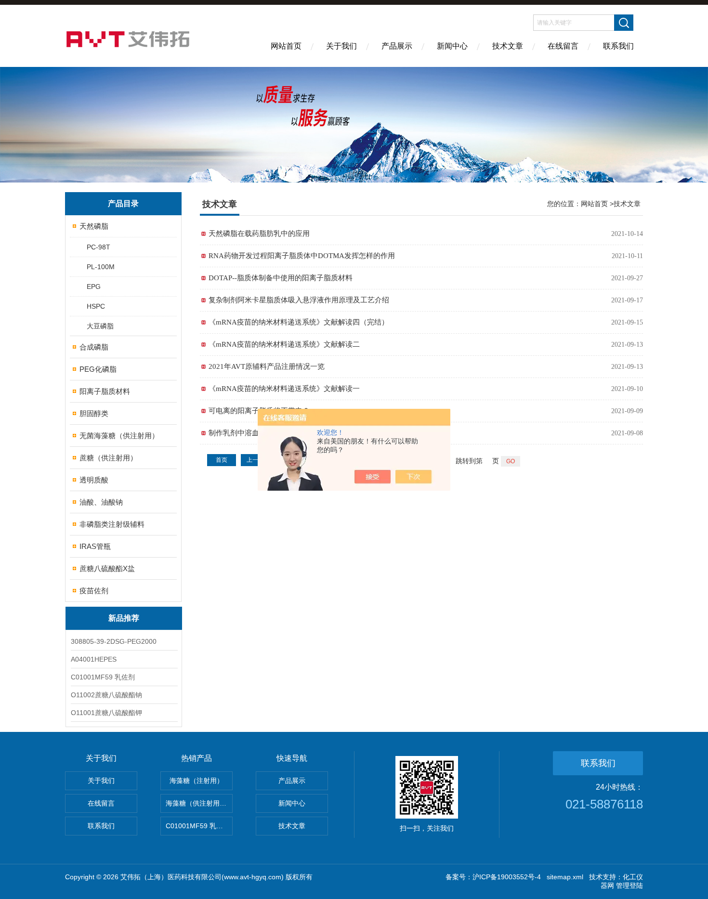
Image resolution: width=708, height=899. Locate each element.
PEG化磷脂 (98, 369)
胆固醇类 (93, 413)
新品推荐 (123, 618)
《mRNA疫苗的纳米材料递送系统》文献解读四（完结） (299, 322)
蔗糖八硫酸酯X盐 (107, 568)
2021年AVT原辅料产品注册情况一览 (267, 366)
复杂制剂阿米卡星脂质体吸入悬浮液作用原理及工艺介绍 (299, 300)
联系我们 (618, 46)
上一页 (255, 459)
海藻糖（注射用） (196, 780)
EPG (94, 286)
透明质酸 (93, 480)
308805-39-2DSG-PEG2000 (114, 641)
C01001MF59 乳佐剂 (103, 677)
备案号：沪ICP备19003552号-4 (493, 877)
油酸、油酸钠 (101, 502)
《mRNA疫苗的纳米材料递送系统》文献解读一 (284, 388)
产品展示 (396, 46)
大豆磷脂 (100, 326)
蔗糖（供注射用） (108, 458)
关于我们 (341, 46)
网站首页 (286, 46)
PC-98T (98, 247)
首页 (221, 459)
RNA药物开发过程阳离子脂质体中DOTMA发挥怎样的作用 (302, 256)
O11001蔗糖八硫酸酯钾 (106, 713)
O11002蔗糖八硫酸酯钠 (106, 695)
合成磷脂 (93, 347)
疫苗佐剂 (93, 590)
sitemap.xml (565, 877)
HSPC (96, 306)
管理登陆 (629, 885)
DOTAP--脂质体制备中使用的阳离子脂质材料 (281, 278)
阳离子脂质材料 (104, 391)
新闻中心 (452, 46)
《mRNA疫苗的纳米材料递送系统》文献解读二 (284, 344)
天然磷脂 (93, 226)
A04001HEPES (94, 659)
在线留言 (563, 46)
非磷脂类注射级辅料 (111, 524)
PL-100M (101, 267)
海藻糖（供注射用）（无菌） (199, 803)
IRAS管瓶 (95, 546)
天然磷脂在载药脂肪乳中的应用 (259, 233)
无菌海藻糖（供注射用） (119, 435)
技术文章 (507, 46)
